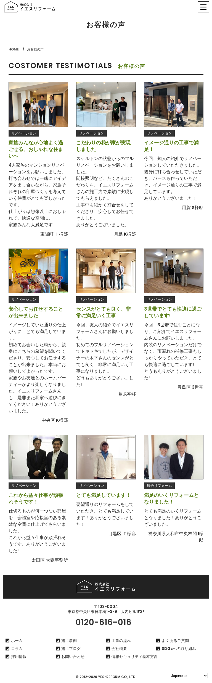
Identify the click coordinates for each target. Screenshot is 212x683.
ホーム (17, 640)
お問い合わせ (72, 656)
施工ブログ (71, 648)
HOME (14, 49)
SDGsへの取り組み (179, 648)
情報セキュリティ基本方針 (135, 656)
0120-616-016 (103, 622)
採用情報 (18, 656)
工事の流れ (121, 640)
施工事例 (69, 640)
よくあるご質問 (175, 640)
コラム (17, 648)
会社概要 (119, 648)
